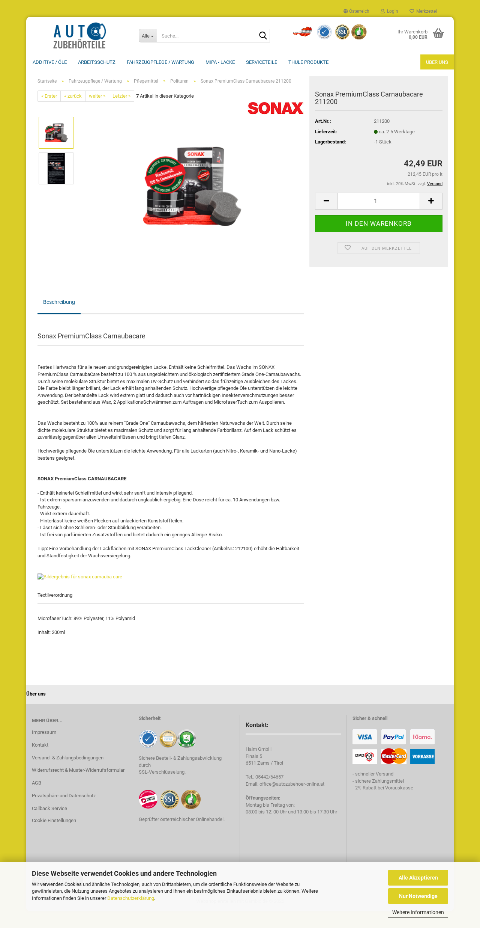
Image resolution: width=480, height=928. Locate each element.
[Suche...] (263, 36)
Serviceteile (261, 62)
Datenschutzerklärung (130, 898)
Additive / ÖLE (50, 62)
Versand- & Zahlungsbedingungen (68, 758)
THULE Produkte (308, 62)
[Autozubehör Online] (80, 35)
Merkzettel (425, 11)
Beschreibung (59, 302)
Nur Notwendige (418, 896)
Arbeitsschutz (97, 62)
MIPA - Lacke (220, 62)
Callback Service (49, 808)
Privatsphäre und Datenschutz (64, 795)
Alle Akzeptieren (418, 878)
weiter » (97, 96)
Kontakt (40, 745)
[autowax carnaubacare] (192, 186)
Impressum (44, 732)
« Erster (49, 96)
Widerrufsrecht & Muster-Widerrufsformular (78, 770)
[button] (356, 11)
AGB (36, 783)
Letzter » (121, 96)
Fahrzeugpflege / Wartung (160, 62)
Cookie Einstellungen (54, 820)
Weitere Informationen (418, 912)
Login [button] (391, 11)
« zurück (73, 96)
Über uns (437, 62)
